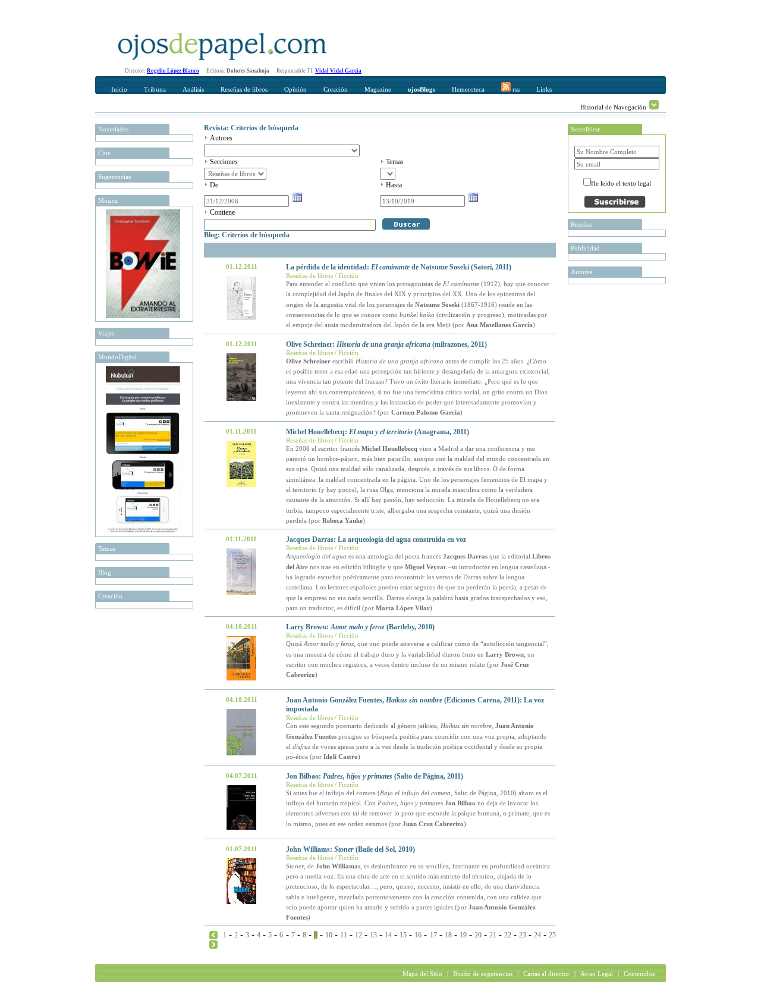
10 (328, 935)
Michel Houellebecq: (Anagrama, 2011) (377, 432)
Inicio (119, 89)
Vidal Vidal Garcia (338, 71)
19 (463, 935)
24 (537, 935)
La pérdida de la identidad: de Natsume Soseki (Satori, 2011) (398, 267)
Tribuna (155, 89)
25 (552, 935)
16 (418, 935)
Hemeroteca (468, 89)
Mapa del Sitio (422, 973)
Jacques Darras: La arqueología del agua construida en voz (376, 539)
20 (478, 935)
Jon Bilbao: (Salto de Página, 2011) (374, 776)
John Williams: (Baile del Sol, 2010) (350, 849)
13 (373, 935)
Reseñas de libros (244, 89)
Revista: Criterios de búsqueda (251, 128)
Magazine (377, 89)
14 (388, 935)
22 (507, 935)
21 (492, 935)
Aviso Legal (596, 973)
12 (358, 935)
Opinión (295, 89)
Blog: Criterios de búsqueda (247, 235)
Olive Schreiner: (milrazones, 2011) (386, 344)
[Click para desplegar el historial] (654, 104)
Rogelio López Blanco (173, 71)
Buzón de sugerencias (482, 973)
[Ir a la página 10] (213, 944)
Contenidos (639, 973)
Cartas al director (546, 973)
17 (433, 935)
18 (448, 935)
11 (343, 935)
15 (403, 935)
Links (544, 89)
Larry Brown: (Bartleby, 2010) (360, 627)
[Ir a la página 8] (213, 934)
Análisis (193, 89)
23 (522, 935)
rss (515, 89)
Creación (335, 89)
